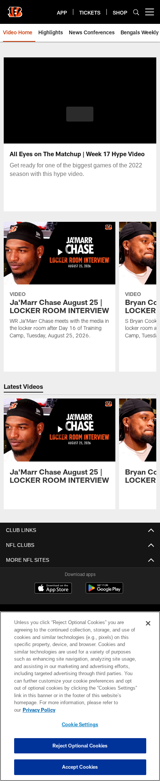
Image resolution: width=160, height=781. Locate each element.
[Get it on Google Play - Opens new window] (104, 592)
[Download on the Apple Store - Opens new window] (53, 589)
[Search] (136, 12)
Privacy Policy (96, 710)
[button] (79, 114)
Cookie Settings (80, 724)
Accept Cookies (80, 767)
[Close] (148, 631)
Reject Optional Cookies (80, 746)
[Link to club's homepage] (15, 9)
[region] (80, 700)
